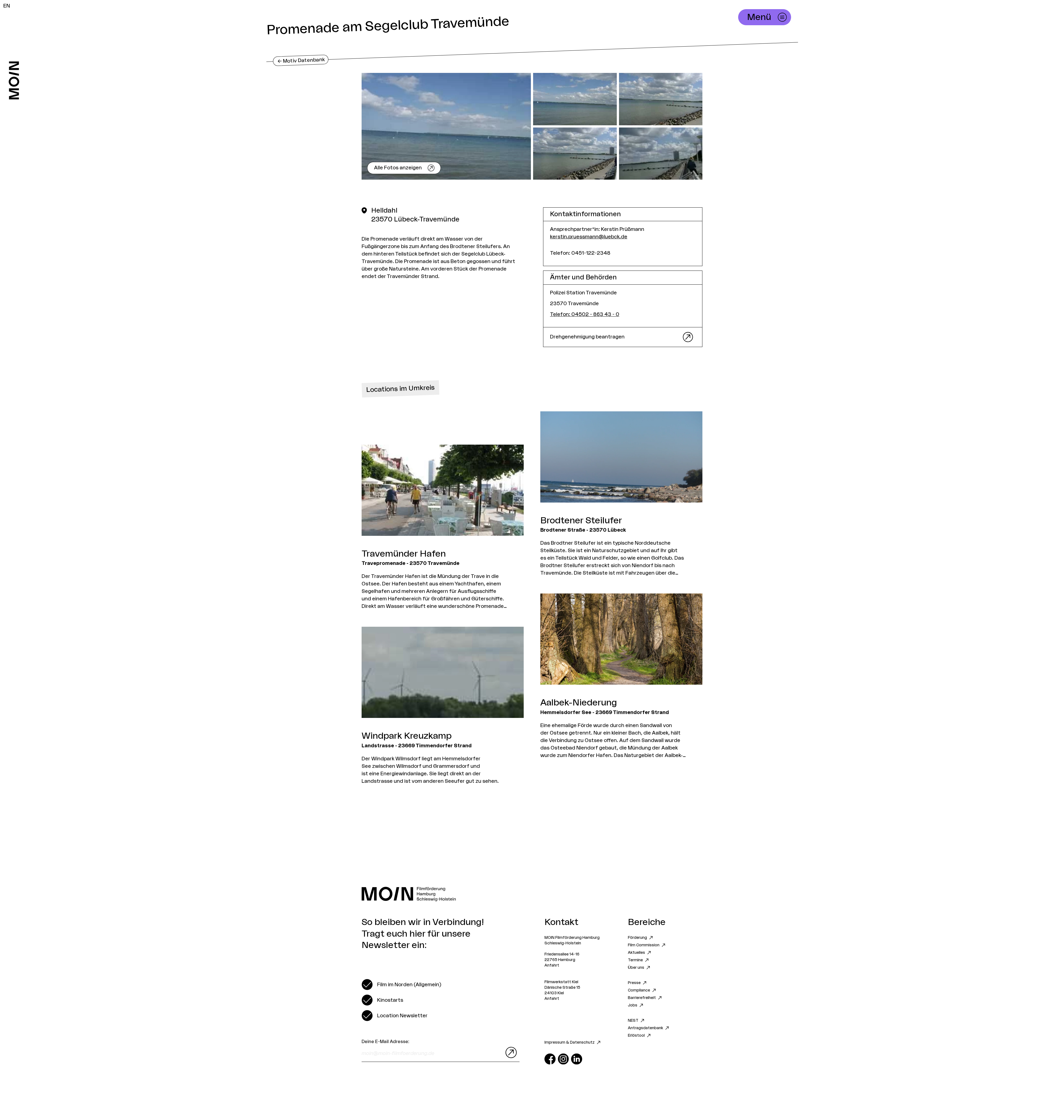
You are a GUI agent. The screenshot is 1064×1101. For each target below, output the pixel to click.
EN (6, 5)
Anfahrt (551, 965)
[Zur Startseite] (14, 80)
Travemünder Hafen (404, 553)
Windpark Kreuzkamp (407, 736)
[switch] (401, 984)
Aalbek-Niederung (578, 702)
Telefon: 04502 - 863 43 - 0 (584, 314)
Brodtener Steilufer (581, 520)
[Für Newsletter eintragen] (510, 1052)
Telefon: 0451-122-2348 (580, 253)
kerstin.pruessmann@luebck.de (588, 236)
